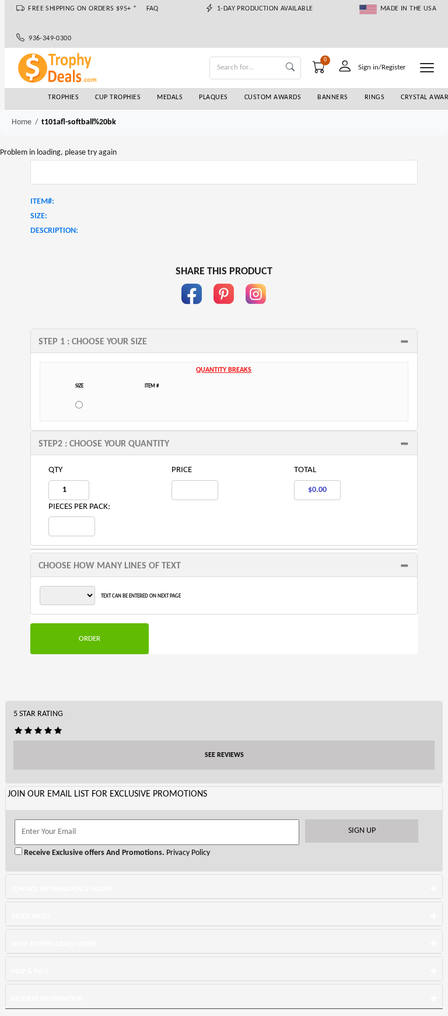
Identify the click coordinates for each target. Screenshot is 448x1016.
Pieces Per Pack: (79, 506)
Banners (332, 97)
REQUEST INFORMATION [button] (47, 999)
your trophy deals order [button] (54, 944)
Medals (170, 97)
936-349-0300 (47, 38)
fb (191, 309)
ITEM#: (42, 201)
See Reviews (224, 755)
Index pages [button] (30, 916)
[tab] (224, 340)
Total (305, 470)
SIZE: (38, 216)
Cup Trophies (118, 97)
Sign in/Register (382, 67)
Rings (375, 97)
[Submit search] (290, 68)
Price (182, 470)
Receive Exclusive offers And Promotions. (93, 853)
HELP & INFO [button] (29, 971)
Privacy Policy (187, 853)
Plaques (213, 97)
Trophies (63, 97)
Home (22, 122)
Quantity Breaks (223, 369)
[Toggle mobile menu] (427, 68)
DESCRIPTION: (54, 230)
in (256, 309)
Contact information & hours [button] (61, 889)
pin (224, 309)
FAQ (152, 8)
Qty (55, 470)
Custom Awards (273, 97)
